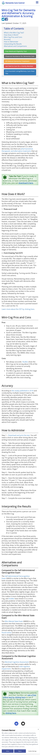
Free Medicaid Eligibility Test (16, 51)
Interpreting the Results (13, 44)
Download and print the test (19, 435)
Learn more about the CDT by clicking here (18, 309)
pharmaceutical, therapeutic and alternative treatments (17, 150)
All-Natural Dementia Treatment (17, 61)
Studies (25, 362)
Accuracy (7, 39)
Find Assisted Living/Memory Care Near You (20, 72)
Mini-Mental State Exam (14, 621)
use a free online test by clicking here (19, 696)
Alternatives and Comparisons (15, 46)
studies (11, 598)
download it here (26, 183)
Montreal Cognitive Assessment (17, 662)
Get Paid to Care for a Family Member (19, 66)
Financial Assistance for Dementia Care (19, 56)
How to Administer (11, 41)
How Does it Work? (11, 35)
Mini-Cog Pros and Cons (13, 37)
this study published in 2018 (22, 390)
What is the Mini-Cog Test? (14, 32)
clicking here (10, 713)
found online (6, 632)
